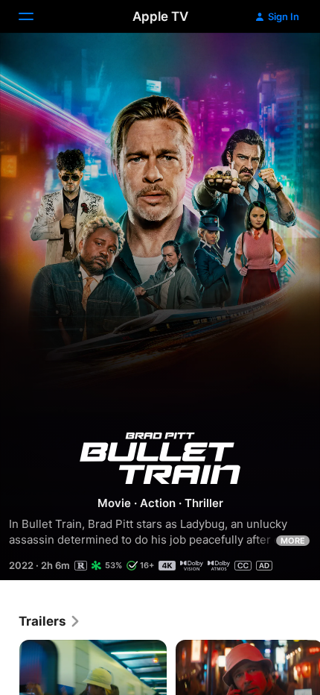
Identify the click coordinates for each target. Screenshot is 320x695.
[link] (50, 621)
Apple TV (160, 16)
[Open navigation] (35, 16)
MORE (293, 540)
